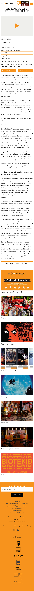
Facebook (7, 70)
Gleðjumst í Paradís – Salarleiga (17, 503)
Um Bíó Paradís (17, 508)
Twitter (24, 70)
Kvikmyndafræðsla (17, 510)
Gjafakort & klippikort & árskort (17, 506)
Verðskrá (17, 501)
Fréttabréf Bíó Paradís (17, 513)
